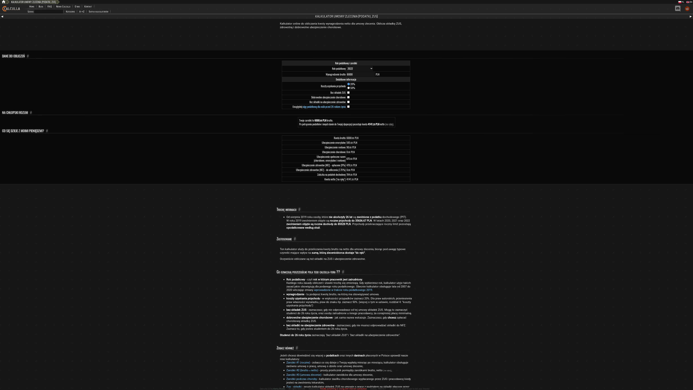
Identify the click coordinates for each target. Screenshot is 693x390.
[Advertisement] (346, 40)
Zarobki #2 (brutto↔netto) (302, 370)
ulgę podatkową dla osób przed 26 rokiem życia (324, 107)
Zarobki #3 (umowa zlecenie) (303, 374)
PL (682, 2)
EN (690, 2)
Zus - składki (294, 386)
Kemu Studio (279, 389)
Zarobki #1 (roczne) (298, 362)
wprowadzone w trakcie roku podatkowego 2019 (343, 290)
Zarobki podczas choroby (301, 379)
